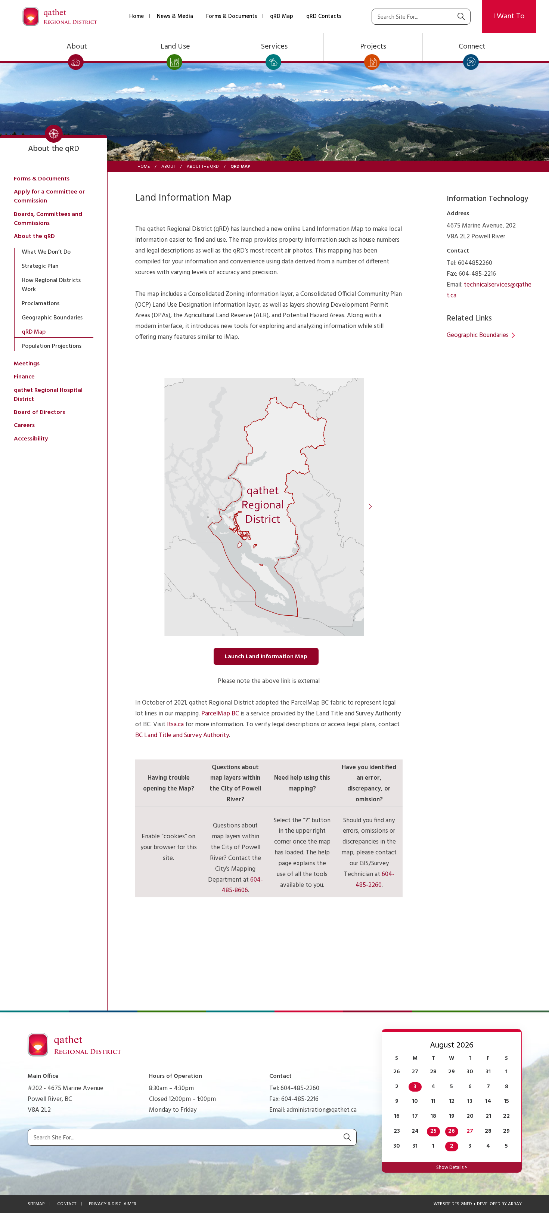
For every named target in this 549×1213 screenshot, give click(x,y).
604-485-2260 (375, 879)
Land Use (175, 47)
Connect (472, 47)
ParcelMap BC (220, 714)
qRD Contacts (323, 16)
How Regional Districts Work (51, 285)
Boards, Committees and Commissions (48, 219)
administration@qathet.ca (321, 1110)
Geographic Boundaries (52, 318)
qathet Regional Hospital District (48, 395)
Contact (66, 1204)
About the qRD (203, 166)
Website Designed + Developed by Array (478, 1204)
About (76, 47)
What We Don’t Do (46, 252)
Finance (24, 377)
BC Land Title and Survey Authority (182, 735)
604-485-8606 (242, 885)
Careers (24, 425)
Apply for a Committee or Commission (49, 196)
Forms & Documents (231, 16)
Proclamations (40, 304)
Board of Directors (39, 412)
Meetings (27, 364)
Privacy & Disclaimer (112, 1204)
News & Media (175, 16)
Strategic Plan (40, 266)
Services (274, 47)
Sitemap (36, 1204)
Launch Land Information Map (266, 657)
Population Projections (51, 346)
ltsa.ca (175, 725)
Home (136, 16)
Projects (373, 47)
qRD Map (281, 16)
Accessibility (31, 439)
